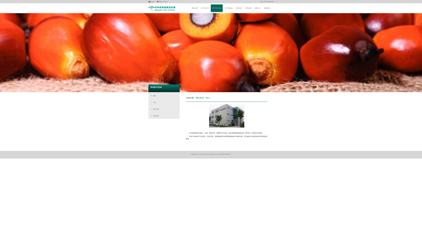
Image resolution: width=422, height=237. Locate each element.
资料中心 (258, 8)
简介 (154, 95)
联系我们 (267, 8)
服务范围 (156, 109)
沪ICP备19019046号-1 (225, 154)
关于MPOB (205, 8)
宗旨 (154, 102)
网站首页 (195, 8)
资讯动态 (239, 8)
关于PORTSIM (217, 8)
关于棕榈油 (229, 8)
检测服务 (156, 116)
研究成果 (248, 8)
